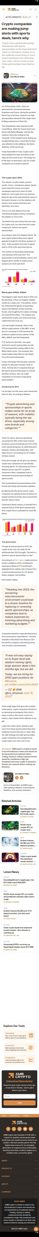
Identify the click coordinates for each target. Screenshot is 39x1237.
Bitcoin (23, 806)
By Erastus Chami (27, 817)
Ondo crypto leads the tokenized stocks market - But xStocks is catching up (28, 859)
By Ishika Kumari (26, 848)
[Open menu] (3, 9)
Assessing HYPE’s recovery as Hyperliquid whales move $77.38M (18, 945)
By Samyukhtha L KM (28, 864)
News (22, 822)
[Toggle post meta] (34, 75)
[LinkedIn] (21, 777)
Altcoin (23, 853)
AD (36, 0)
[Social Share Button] (36, 1229)
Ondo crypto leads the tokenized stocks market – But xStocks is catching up (18, 930)
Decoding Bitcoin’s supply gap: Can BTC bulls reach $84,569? (28, 811)
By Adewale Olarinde (28, 832)
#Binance (10, 681)
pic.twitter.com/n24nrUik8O (21, 684)
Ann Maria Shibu (17, 77)
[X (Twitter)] (17, 777)
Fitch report (19, 560)
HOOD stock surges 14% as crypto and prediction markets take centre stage (28, 827)
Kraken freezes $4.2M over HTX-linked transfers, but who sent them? (27, 843)
